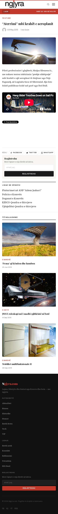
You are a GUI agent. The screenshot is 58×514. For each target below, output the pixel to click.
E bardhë (6, 260)
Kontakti (6, 450)
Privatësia (6, 461)
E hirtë (5, 310)
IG (7, 508)
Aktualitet (6, 403)
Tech (4, 429)
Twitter (33, 153)
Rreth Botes (7, 423)
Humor (5, 418)
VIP (3, 434)
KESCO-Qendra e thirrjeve (17, 202)
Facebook (17, 153)
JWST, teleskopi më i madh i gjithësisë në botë (26, 313)
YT (11, 508)
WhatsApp (48, 153)
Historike (6, 413)
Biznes (5, 408)
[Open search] (48, 4)
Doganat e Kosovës (12, 198)
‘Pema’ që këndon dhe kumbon (18, 263)
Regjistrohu (29, 174)
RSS (16, 508)
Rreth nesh (7, 445)
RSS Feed (6, 466)
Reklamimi (7, 456)
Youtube (6, 18)
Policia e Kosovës (12, 194)
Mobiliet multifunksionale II (17, 363)
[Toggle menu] (53, 4)
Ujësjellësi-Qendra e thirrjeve (19, 206)
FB (3, 508)
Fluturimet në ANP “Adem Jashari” (21, 190)
